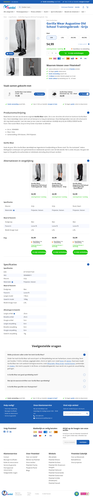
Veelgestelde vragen (10, 473)
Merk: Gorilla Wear (51, 20)
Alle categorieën (9, 12)
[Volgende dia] (38, 38)
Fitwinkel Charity (31, 465)
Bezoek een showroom (72, 12)
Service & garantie (10, 416)
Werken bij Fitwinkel (33, 460)
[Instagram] (7, 431)
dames (68, 361)
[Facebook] (4, 431)
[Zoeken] (87, 413)
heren (62, 361)
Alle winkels (52, 457)
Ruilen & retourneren (11, 413)
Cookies (37, 494)
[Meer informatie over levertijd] (64, 49)
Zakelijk (77, 7)
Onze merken (30, 462)
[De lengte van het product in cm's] (14, 313)
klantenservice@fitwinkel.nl (44, 418)
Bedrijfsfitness (76, 460)
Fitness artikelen (36, 12)
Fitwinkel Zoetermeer (56, 475)
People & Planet (31, 468)
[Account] (83, 7)
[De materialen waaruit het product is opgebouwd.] (13, 210)
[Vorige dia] (6, 38)
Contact (6, 457)
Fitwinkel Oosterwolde (56, 473)
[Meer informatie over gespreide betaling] (88, 44)
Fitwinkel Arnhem (54, 462)
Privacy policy (29, 493)
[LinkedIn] (10, 431)
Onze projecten (76, 462)
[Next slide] (88, 94)
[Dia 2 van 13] (32, 67)
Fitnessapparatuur (22, 12)
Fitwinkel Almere (54, 460)
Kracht (46, 12)
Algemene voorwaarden (18, 493)
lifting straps (59, 364)
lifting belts (51, 364)
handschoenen (70, 364)
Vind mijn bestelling (11, 409)
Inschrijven (83, 442)
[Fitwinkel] (8, 494)
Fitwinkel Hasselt (54, 483)
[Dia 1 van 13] (13, 67)
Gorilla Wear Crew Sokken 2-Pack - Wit (23, 92)
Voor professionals (77, 457)
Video (11, 54)
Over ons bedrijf (31, 457)
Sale (82, 12)
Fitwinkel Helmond (55, 470)
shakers (12, 366)
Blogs (28, 470)
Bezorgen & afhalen (11, 411)
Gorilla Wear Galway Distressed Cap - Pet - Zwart (68, 92)
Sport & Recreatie (56, 12)
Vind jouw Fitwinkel (67, 7)
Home (5, 17)
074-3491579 (39, 416)
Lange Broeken (13, 17)
